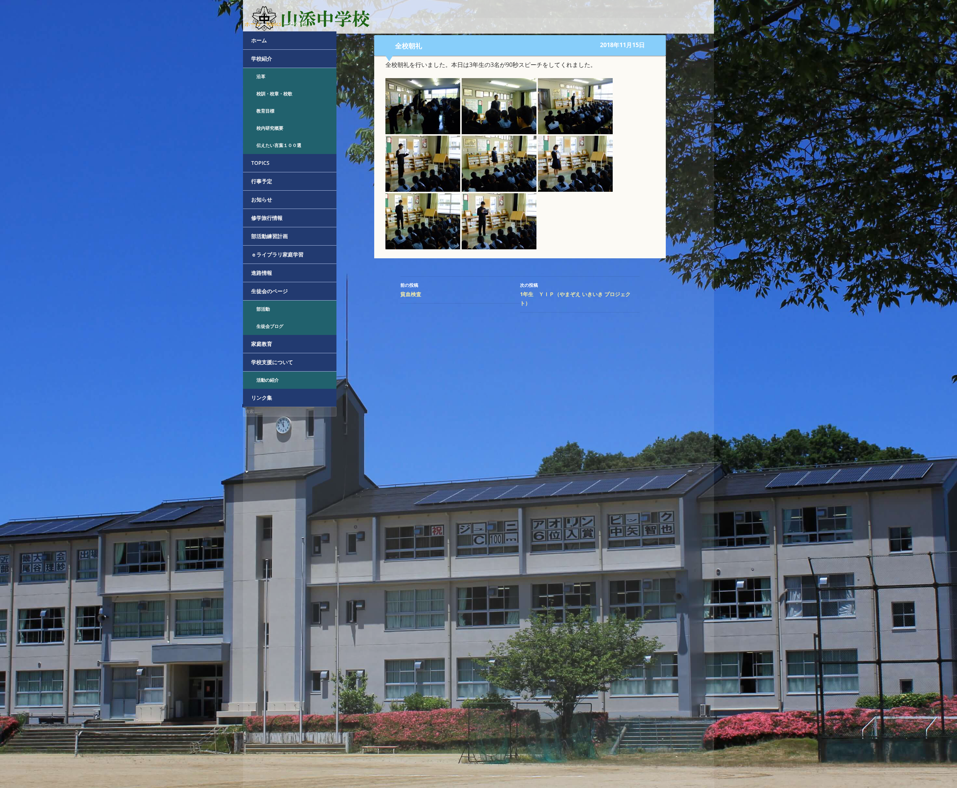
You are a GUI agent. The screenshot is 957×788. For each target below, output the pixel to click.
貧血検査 (410, 290)
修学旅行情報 (267, 217)
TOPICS (260, 162)
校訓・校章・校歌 (274, 93)
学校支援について (272, 362)
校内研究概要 (269, 128)
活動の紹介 (267, 380)
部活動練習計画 (269, 236)
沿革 (260, 76)
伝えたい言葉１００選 (278, 145)
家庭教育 (261, 343)
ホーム (259, 40)
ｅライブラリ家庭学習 (277, 254)
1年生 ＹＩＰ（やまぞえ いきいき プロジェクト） (575, 294)
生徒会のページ (269, 291)
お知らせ (261, 199)
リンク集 (261, 397)
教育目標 (265, 111)
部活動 (263, 309)
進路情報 (261, 272)
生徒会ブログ (269, 326)
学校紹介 (261, 58)
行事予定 (261, 181)
